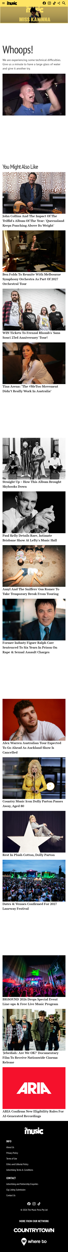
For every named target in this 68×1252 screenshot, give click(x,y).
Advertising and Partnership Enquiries (22, 1184)
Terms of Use (11, 1158)
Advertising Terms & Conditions (19, 1170)
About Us (10, 1147)
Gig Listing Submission (15, 1189)
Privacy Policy (12, 1153)
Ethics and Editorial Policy (17, 1164)
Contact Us (10, 1195)
